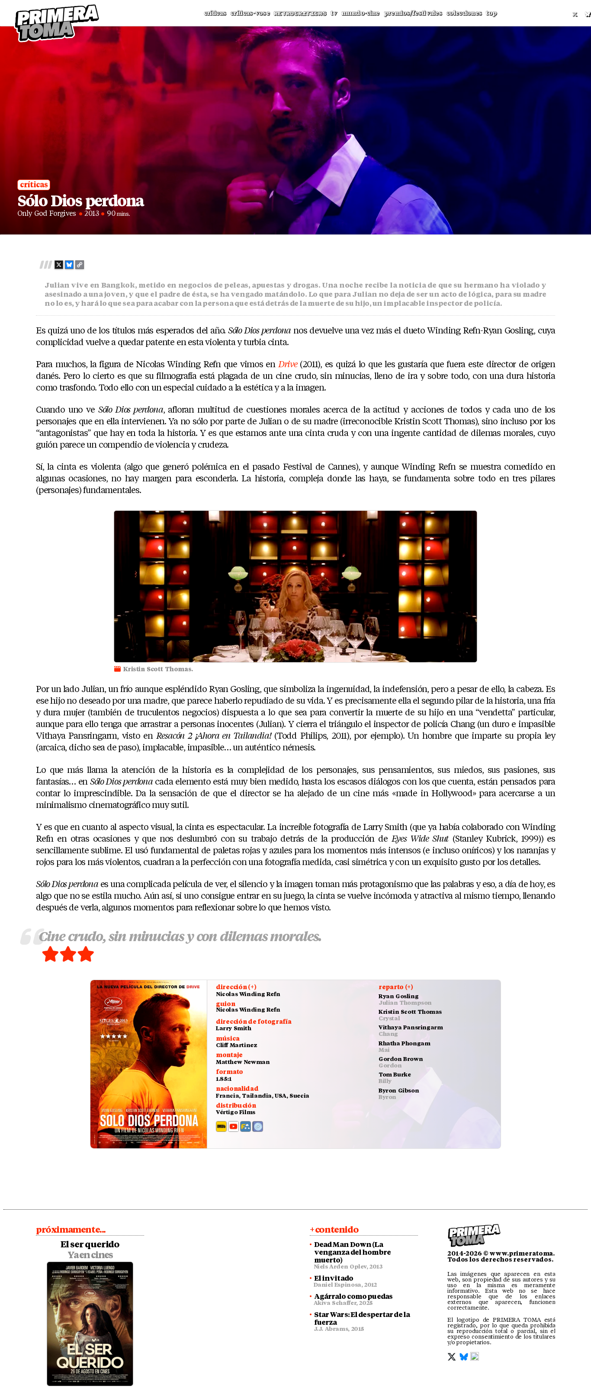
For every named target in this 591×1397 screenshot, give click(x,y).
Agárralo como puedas (353, 1297)
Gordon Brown (401, 1059)
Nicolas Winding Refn (248, 994)
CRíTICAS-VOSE (250, 13)
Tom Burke (395, 1074)
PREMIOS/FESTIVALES (413, 13)
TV (334, 13)
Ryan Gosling (398, 996)
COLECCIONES (464, 13)
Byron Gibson (399, 1090)
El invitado (333, 1278)
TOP (491, 13)
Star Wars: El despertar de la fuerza (362, 1319)
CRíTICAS (215, 13)
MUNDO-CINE (360, 13)
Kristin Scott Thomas (410, 1012)
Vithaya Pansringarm (411, 1027)
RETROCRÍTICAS (300, 13)
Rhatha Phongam (404, 1043)
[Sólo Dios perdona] (148, 1064)
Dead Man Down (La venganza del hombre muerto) (352, 1252)
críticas (34, 184)
